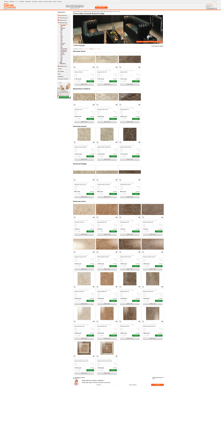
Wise (61, 61)
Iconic (61, 40)
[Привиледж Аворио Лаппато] (84, 244)
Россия (141, 41)
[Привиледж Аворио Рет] (84, 209)
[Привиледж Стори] (84, 96)
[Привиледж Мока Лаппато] (130, 244)
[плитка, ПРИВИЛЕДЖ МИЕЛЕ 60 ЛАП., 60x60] (107, 313)
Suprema (62, 52)
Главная (6, 1)
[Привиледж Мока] (130, 59)
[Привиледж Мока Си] (130, 96)
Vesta (61, 59)
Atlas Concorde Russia (64, 24)
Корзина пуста (211, 8)
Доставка (41, 1)
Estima (61, 62)
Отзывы (54, 1)
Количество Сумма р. (209, 5)
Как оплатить (34, 1)
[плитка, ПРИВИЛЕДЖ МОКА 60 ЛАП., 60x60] (130, 313)
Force (61, 36)
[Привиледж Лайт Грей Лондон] (107, 171)
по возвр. (87, 48)
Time (61, 55)
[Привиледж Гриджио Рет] (153, 209)
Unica (61, 57)
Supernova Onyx (63, 50)
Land (61, 41)
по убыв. (83, 48)
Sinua (61, 47)
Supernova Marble (63, 48)
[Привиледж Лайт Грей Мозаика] (107, 134)
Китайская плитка (63, 20)
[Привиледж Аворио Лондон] (84, 171)
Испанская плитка (63, 15)
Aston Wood (62, 28)
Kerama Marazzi (63, 63)
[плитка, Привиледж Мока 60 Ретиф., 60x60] (130, 278)
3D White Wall (63, 25)
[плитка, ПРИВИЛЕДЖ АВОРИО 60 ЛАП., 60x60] (84, 313)
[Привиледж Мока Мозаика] (130, 134)
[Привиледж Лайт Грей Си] (107, 96)
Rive (61, 46)
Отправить (157, 384)
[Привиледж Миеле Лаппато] (107, 244)
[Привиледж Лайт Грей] (107, 59)
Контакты (60, 1)
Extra (61, 35)
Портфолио (22, 1)
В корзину (90, 81)
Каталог (16, 1)
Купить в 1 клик (84, 84)
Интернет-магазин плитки (78, 11)
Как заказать (28, 1)
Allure (61, 26)
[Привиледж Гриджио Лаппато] (153, 244)
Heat (61, 39)
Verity (61, 58)
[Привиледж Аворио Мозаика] (84, 134)
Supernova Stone (63, 51)
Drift (61, 30)
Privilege (62, 44)
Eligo (61, 32)
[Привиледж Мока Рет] (130, 209)
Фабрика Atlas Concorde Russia (106, 11)
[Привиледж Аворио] (84, 59)
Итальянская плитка (64, 17)
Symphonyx (62, 54)
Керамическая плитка (87, 11)
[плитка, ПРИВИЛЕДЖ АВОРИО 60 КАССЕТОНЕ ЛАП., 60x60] (107, 348)
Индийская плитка (63, 66)
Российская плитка (63, 22)
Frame (61, 37)
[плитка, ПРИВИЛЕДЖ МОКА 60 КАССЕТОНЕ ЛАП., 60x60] (84, 348)
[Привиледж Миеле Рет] (107, 209)
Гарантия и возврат (48, 1)
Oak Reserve (62, 43)
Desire (61, 29)
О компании (11, 1)
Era (61, 33)
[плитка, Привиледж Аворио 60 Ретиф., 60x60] (84, 278)
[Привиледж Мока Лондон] (130, 171)
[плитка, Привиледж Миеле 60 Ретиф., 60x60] (107, 278)
